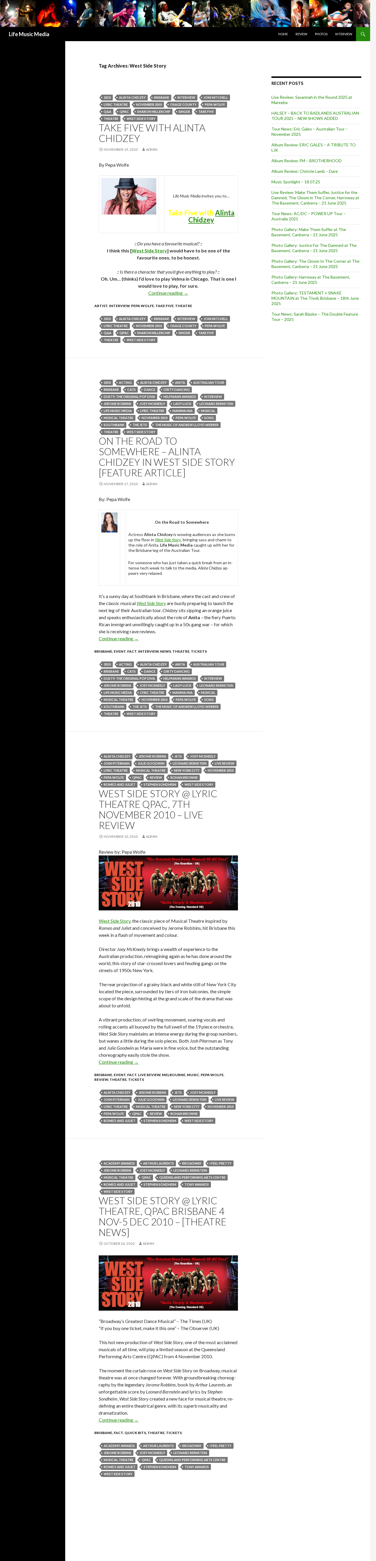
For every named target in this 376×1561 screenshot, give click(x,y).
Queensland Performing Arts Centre (192, 1177)
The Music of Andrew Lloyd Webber (187, 425)
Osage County (183, 104)
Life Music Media (29, 34)
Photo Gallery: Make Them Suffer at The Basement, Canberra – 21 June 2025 (308, 232)
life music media (118, 411)
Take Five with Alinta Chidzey (152, 133)
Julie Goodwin (151, 763)
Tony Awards (196, 1184)
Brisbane (161, 97)
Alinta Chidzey (132, 97)
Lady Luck (182, 404)
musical (208, 411)
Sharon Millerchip (153, 111)
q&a (107, 111)
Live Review (149, 1075)
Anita (180, 382)
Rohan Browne (184, 777)
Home (283, 34)
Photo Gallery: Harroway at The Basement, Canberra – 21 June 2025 (310, 279)
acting (125, 382)
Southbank (114, 425)
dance (149, 389)
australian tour (208, 382)
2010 (107, 97)
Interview (343, 34)
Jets (178, 756)
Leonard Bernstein (216, 404)
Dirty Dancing (177, 389)
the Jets (139, 425)
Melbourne (173, 1075)
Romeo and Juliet (119, 784)
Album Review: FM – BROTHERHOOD (306, 160)
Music (193, 1075)
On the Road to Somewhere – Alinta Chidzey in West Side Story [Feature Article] (167, 456)
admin (151, 149)
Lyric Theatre (116, 104)
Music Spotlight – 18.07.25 (295, 181)
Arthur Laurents (158, 1163)
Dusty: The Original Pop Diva (129, 396)
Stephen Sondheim (160, 784)
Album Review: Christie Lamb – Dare (304, 171)
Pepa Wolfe (215, 104)
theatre (111, 118)
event (120, 651)
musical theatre (118, 418)
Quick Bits (135, 1433)
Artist (101, 306)
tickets (199, 651)
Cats (131, 389)
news (165, 651)
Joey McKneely (152, 404)
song (209, 418)
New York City (186, 770)
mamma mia (182, 411)
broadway (192, 1163)
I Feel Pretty (220, 1163)
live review (224, 763)
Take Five (206, 111)
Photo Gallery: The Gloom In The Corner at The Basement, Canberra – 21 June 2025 (315, 264)
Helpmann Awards (179, 396)
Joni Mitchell (216, 97)
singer (184, 111)
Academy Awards (119, 1163)
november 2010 (149, 104)
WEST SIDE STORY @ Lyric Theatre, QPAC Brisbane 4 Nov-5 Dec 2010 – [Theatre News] (162, 1216)
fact (132, 651)
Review (301, 34)
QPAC (124, 111)
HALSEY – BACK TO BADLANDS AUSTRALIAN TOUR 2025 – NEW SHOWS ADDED (315, 115)
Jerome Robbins (117, 404)
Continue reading (168, 293)
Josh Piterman (117, 763)
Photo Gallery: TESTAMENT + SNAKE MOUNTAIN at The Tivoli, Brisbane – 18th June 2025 (315, 298)
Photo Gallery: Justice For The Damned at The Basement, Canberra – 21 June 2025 (314, 248)
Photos (321, 34)
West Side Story (141, 118)
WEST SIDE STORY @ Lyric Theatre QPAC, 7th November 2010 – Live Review (158, 809)
